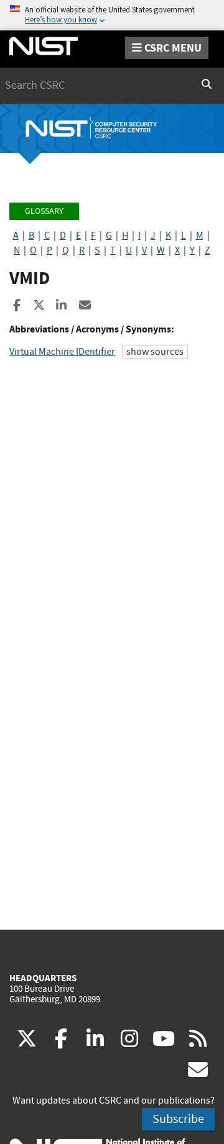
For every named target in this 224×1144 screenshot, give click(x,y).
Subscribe (178, 1119)
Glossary (44, 211)
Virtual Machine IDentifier (62, 351)
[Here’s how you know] (112, 15)
